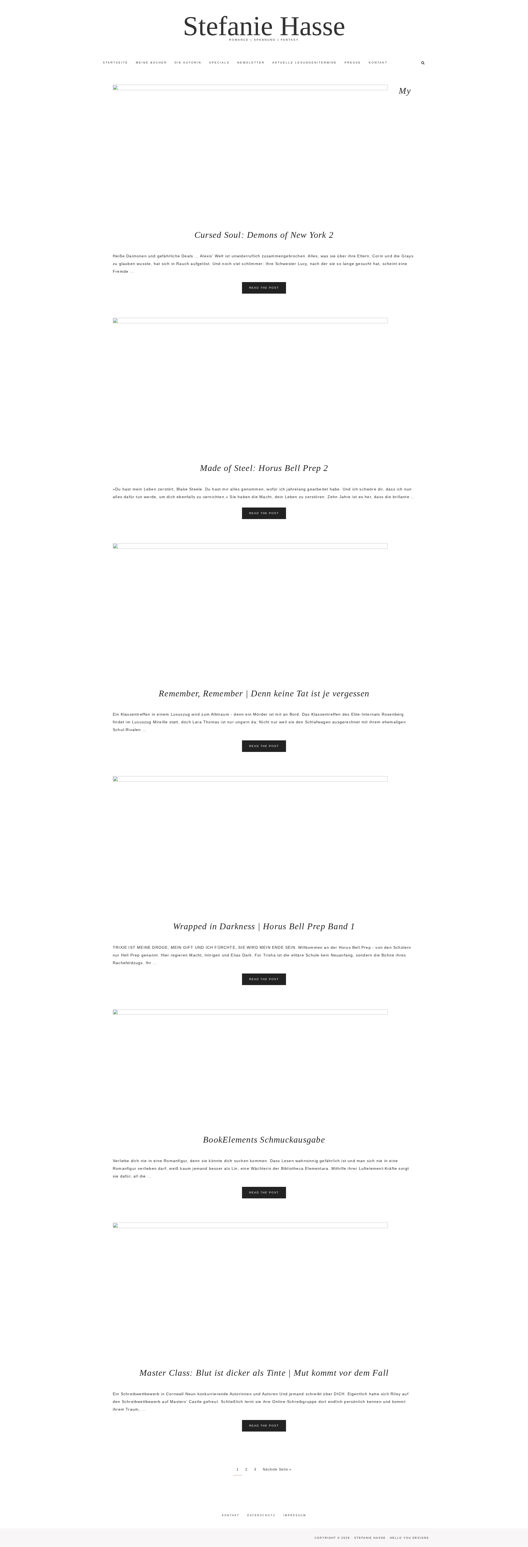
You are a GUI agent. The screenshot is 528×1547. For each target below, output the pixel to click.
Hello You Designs (409, 1537)
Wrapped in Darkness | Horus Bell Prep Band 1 (264, 926)
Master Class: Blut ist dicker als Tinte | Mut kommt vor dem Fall (264, 1373)
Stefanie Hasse (264, 26)
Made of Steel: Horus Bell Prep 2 (264, 468)
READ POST (264, 287)
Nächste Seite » (277, 1469)
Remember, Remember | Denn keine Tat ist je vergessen (264, 693)
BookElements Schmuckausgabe (264, 1140)
